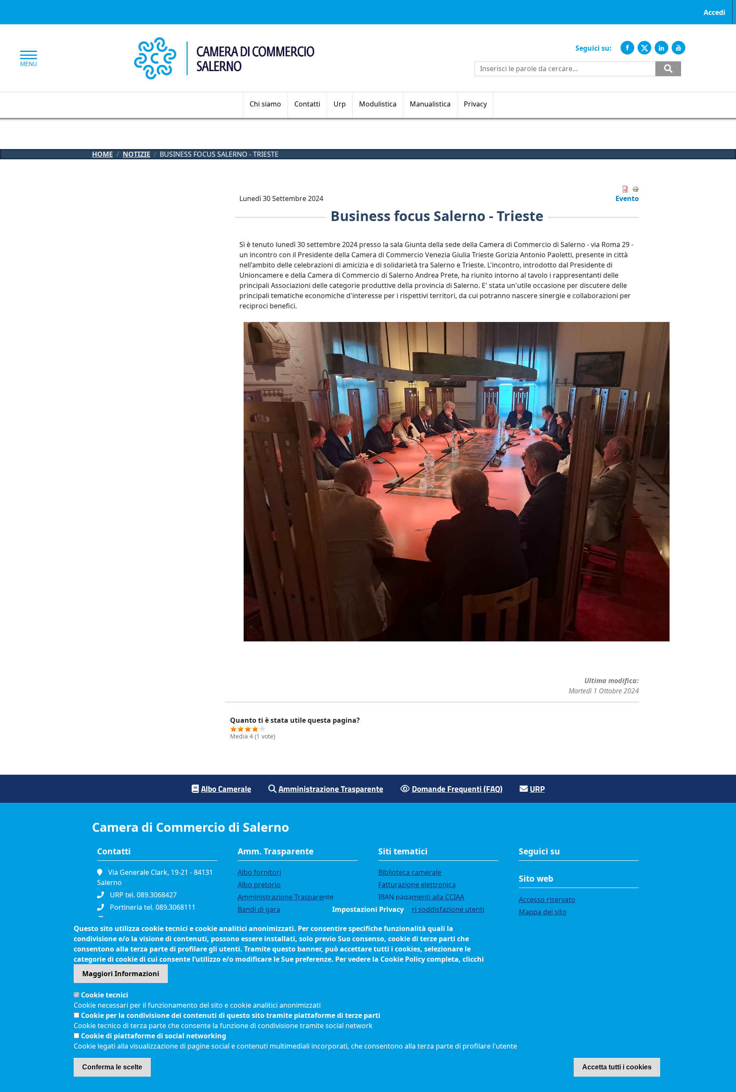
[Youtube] (678, 48)
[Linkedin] (661, 48)
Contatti (307, 104)
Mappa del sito (542, 912)
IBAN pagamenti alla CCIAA (421, 897)
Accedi (714, 12)
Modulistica (378, 104)
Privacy (475, 104)
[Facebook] (627, 48)
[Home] (224, 41)
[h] (668, 68)
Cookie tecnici (104, 995)
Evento (627, 198)
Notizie (136, 154)
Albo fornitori (259, 872)
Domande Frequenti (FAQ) (457, 788)
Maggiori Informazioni (120, 973)
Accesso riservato (547, 899)
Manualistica (430, 104)
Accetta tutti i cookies (617, 1067)
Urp (340, 104)
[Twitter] (644, 48)
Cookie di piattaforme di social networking (153, 1035)
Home (102, 154)
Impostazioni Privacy (368, 909)
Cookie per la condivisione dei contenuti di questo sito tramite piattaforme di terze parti (230, 1015)
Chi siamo (265, 104)
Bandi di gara (259, 909)
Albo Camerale (226, 788)
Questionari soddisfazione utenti (431, 909)
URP (537, 788)
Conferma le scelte (112, 1067)
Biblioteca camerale (409, 872)
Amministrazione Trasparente (331, 788)
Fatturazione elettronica (417, 884)
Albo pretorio (259, 884)
